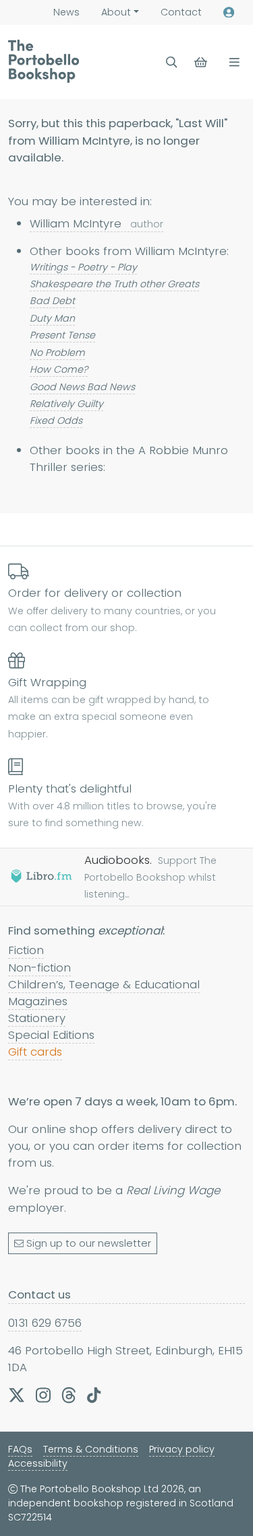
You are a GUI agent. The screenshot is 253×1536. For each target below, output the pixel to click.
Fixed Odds (56, 420)
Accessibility (37, 1463)
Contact (181, 12)
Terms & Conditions (90, 1449)
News (66, 12)
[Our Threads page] (68, 1395)
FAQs (20, 1449)
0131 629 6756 (45, 1323)
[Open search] (171, 62)
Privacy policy (182, 1449)
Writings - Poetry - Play (83, 267)
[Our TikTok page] (94, 1395)
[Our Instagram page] (43, 1395)
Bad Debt (52, 300)
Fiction (26, 950)
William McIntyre (96, 223)
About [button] (116, 12)
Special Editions (51, 1035)
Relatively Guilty (66, 403)
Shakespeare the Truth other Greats (114, 284)
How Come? (59, 369)
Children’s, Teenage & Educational (104, 984)
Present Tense (62, 335)
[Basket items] (202, 62)
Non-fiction (39, 967)
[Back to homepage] (43, 61)
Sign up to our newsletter (88, 1243)
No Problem (57, 352)
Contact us (39, 1294)
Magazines (37, 1001)
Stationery (36, 1018)
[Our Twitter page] (16, 1395)
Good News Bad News (82, 387)
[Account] (229, 12)
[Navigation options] (232, 62)
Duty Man (52, 318)
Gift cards (35, 1052)
